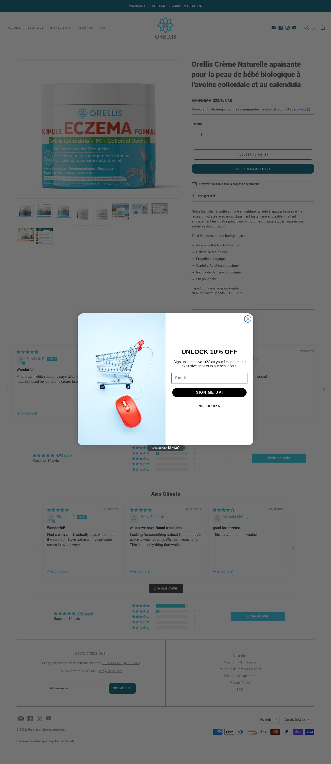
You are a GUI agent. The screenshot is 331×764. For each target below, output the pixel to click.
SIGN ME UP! (209, 392)
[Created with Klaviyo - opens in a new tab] (165, 448)
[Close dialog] (247, 319)
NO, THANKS (209, 406)
